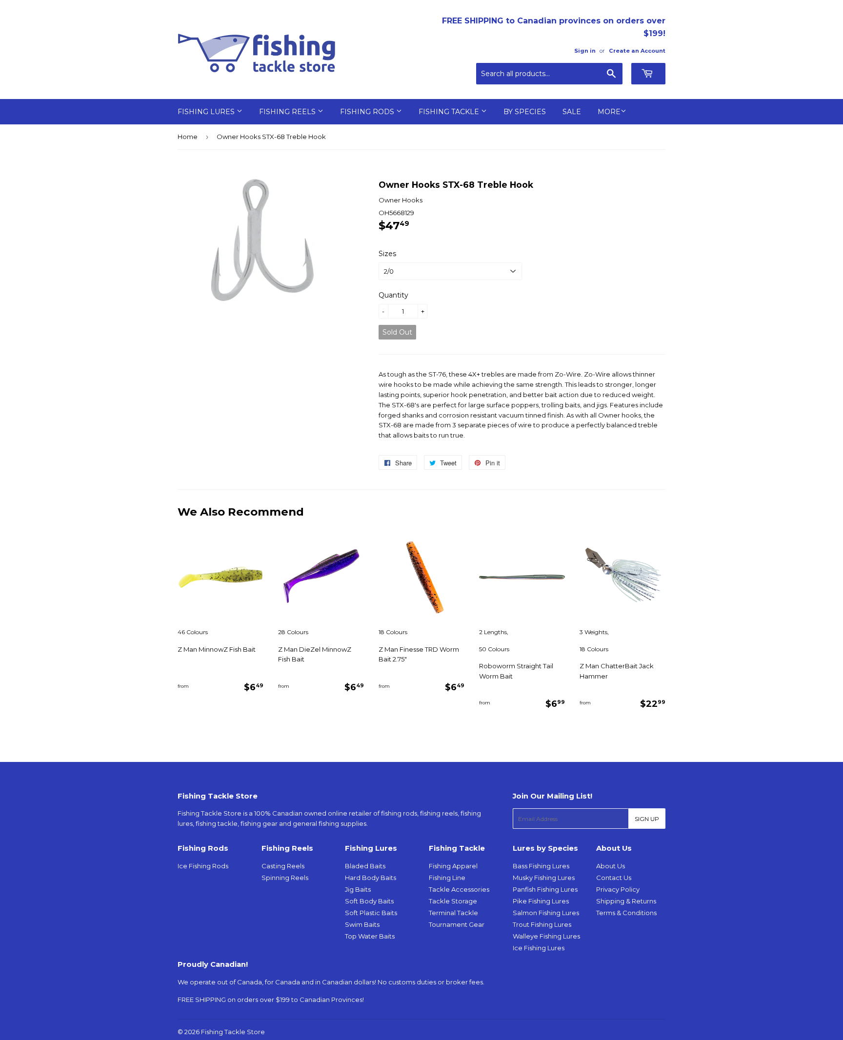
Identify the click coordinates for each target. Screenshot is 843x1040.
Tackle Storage (453, 901)
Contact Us (613, 877)
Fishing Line (447, 877)
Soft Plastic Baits (371, 913)
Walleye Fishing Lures (546, 936)
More (609, 111)
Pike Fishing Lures (541, 901)
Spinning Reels (284, 877)
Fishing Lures (207, 111)
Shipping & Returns (626, 901)
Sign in (585, 50)
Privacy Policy (618, 889)
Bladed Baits (365, 866)
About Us (610, 866)
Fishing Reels (288, 111)
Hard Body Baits (370, 877)
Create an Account (637, 50)
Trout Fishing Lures (542, 924)
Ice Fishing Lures (538, 948)
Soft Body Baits (369, 901)
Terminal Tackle (453, 913)
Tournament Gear (456, 924)
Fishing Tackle (450, 111)
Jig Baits (358, 889)
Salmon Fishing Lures (546, 913)
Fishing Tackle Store (233, 1032)
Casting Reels (282, 866)
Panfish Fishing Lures (545, 889)
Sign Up (647, 818)
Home (188, 136)
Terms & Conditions (626, 913)
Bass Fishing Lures (541, 866)
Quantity (393, 295)
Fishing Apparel (453, 866)
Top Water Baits (370, 936)
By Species (524, 111)
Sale (571, 111)
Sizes (387, 253)
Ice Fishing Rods (203, 866)
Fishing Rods (368, 111)
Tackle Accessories (459, 889)
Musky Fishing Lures (544, 877)
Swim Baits (362, 924)
